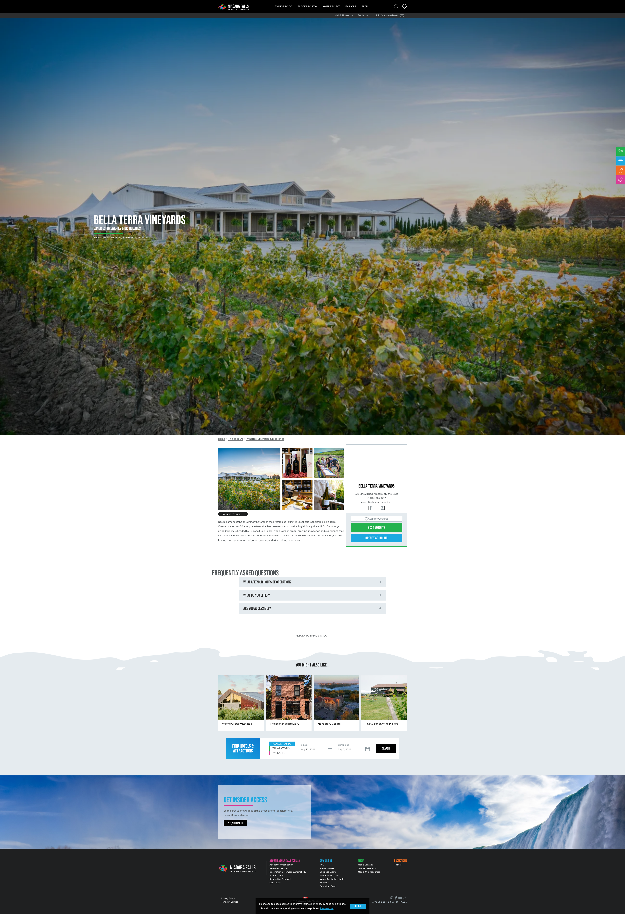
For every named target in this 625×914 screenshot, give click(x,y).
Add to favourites (378, 519)
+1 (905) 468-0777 (376, 498)
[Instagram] (391, 898)
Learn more (326, 908)
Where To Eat (331, 6)
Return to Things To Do (311, 635)
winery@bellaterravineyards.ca (376, 502)
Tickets (398, 864)
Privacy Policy (228, 898)
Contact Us (275, 882)
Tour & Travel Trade (329, 875)
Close (358, 906)
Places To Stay (307, 6)
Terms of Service (229, 901)
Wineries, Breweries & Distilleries (265, 438)
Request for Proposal (280, 879)
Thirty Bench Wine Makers (381, 723)
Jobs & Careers (277, 875)
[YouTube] (400, 898)
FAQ (322, 864)
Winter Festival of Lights (332, 879)
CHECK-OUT (343, 745)
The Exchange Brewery (284, 723)
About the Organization (281, 864)
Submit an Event (328, 886)
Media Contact (365, 864)
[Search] (396, 6)
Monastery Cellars (329, 723)
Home (221, 438)
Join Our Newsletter (387, 15)
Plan (365, 6)
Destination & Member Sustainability (288, 872)
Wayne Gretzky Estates (237, 723)
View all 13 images (232, 514)
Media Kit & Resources (369, 872)
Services (324, 882)
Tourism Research (367, 868)
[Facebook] (395, 898)
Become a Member (279, 868)
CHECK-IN (304, 745)
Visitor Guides (327, 868)
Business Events (328, 872)
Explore (350, 6)
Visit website (376, 527)
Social (361, 15)
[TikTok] (404, 898)
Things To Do (283, 6)
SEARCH (386, 748)
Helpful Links (342, 15)
